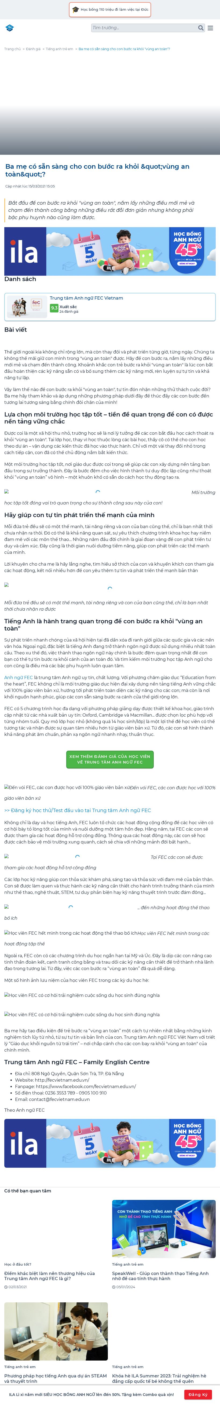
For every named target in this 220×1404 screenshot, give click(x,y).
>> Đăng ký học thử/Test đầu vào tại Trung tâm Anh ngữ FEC (77, 810)
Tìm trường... (106, 27)
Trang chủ (12, 49)
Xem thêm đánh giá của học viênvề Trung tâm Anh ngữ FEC (110, 759)
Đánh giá (33, 49)
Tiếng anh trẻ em (59, 49)
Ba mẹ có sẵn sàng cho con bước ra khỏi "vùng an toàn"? (124, 49)
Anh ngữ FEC (18, 677)
